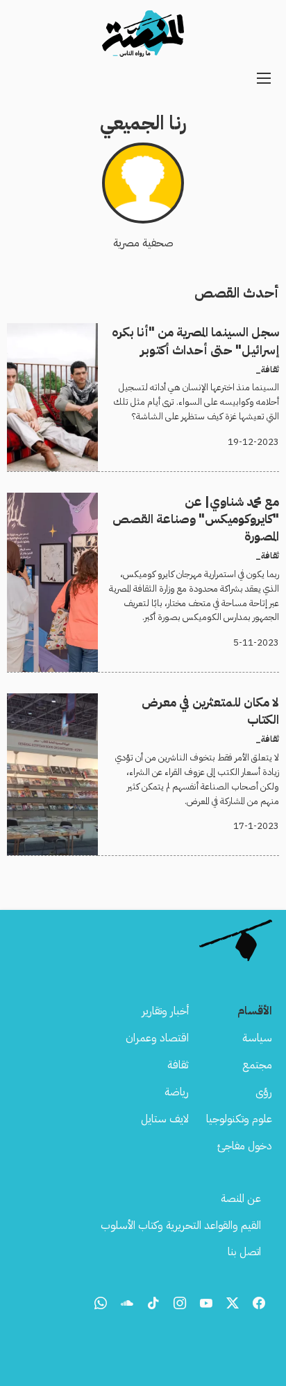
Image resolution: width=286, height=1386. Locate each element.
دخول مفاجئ (244, 1146)
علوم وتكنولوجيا (239, 1119)
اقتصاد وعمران (157, 1038)
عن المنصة (241, 1198)
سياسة (257, 1038)
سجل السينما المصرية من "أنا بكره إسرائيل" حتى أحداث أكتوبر (154, 331)
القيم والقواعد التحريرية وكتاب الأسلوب (181, 1225)
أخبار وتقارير (165, 1011)
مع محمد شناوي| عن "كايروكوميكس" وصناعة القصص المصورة (154, 501)
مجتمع (257, 1065)
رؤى (263, 1092)
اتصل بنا (244, 1251)
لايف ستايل (165, 1119)
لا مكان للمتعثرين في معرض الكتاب (206, 701)
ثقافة (178, 1065)
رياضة (177, 1092)
